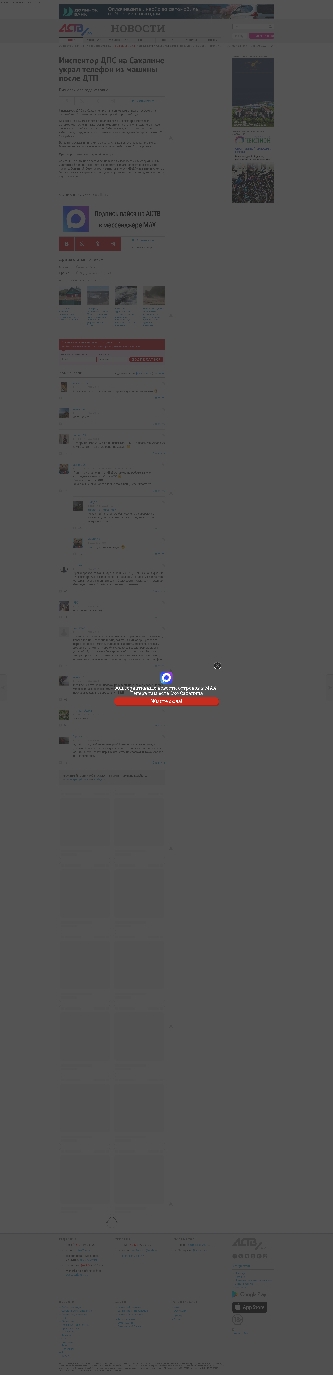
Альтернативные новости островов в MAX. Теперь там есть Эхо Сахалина (166, 690)
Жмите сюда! (166, 701)
